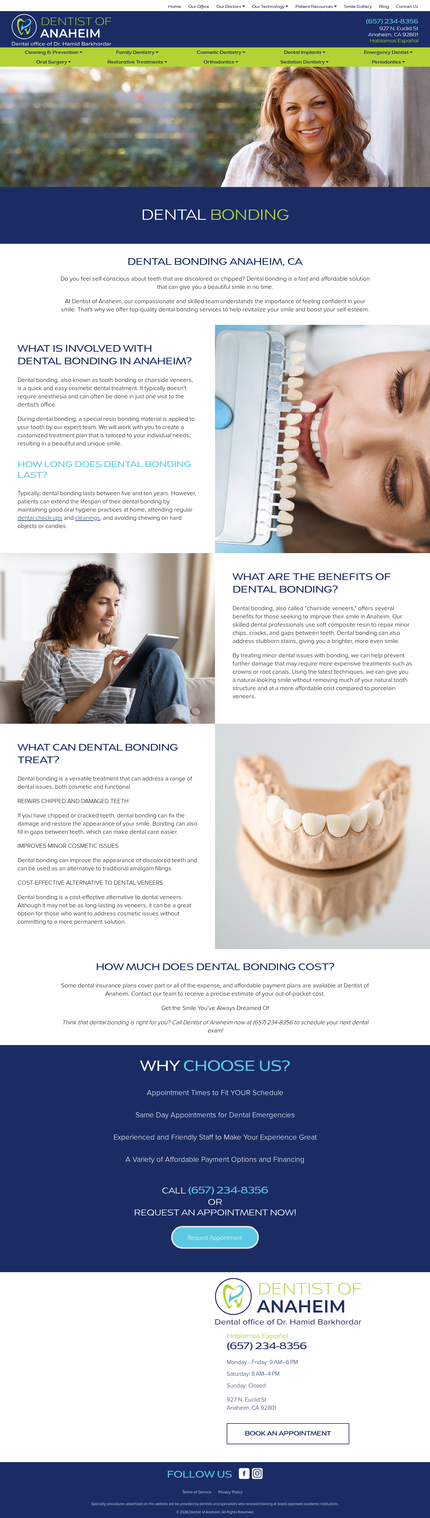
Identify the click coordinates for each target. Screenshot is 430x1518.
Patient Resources (314, 6)
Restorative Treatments (135, 62)
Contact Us (407, 6)
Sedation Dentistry (303, 62)
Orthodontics (219, 62)
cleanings (87, 517)
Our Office (198, 6)
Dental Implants (303, 52)
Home (174, 6)
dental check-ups (40, 517)
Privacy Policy (230, 1492)
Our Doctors (229, 6)
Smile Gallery (358, 6)
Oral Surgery (52, 62)
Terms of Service (196, 1492)
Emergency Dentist (387, 52)
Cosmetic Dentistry (219, 52)
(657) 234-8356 (392, 21)
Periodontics (387, 62)
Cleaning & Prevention (52, 52)
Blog (384, 6)
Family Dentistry (136, 52)
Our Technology (268, 6)
